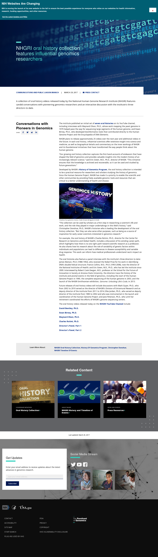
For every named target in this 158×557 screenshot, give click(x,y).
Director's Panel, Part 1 (70, 325)
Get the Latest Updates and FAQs (14, 17)
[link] (73, 465)
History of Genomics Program (93, 169)
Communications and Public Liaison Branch (37, 92)
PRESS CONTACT (91, 92)
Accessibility (10, 523)
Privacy (43, 523)
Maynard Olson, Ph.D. (69, 317)
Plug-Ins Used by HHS (14, 536)
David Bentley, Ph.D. (69, 308)
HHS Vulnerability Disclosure (54, 532)
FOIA (41, 518)
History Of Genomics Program (94, 347)
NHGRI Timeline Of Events (65, 350)
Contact (8, 518)
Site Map (8, 527)
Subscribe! (12, 483)
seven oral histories (104, 123)
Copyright (44, 527)
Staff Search (10, 532)
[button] (25, 509)
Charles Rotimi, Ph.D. (69, 321)
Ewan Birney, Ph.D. (68, 312)
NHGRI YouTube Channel (111, 304)
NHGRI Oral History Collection (67, 347)
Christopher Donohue (117, 347)
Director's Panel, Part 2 (70, 330)
